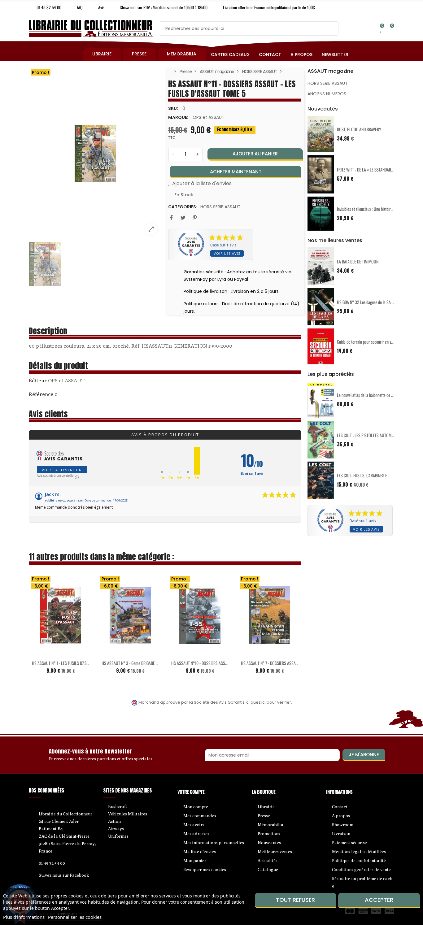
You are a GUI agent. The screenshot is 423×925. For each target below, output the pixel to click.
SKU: (173, 108)
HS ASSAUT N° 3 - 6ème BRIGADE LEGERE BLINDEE (141, 663)
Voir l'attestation (62, 469)
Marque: (178, 117)
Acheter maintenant (235, 171)
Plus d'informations (24, 917)
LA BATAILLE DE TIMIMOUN (357, 261)
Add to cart (47, 652)
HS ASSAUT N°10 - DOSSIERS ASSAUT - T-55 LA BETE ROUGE (219, 663)
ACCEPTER (379, 900)
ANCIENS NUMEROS (326, 94)
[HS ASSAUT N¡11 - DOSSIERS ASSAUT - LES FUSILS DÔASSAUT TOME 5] (95, 153)
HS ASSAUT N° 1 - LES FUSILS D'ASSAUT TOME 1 (70, 663)
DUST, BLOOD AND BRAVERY (359, 129)
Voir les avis (227, 253)
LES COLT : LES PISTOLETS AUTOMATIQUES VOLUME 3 (380, 435)
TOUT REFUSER (295, 900)
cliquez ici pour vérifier (268, 702)
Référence (41, 394)
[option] (95, 153)
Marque (38, 381)
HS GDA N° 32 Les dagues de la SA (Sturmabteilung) (377, 302)
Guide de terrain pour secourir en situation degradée (377, 341)
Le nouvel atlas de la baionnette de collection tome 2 (377, 395)
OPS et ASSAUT (209, 117)
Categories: (182, 207)
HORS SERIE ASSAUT (220, 207)
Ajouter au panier (255, 153)
